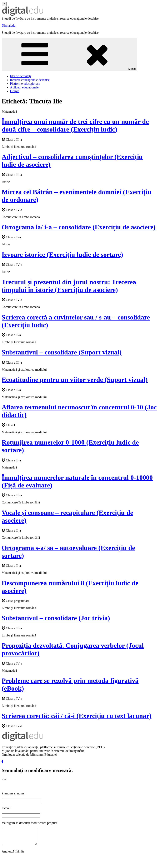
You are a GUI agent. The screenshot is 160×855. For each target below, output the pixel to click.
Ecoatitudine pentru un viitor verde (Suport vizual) (75, 379)
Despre (14, 91)
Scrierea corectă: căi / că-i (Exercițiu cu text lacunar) (76, 716)
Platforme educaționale (25, 83)
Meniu (132, 68)
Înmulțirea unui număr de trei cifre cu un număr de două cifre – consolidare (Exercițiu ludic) (75, 125)
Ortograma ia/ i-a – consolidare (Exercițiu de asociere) (79, 227)
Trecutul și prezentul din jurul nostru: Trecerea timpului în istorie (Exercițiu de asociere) (69, 285)
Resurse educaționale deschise (30, 80)
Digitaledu (8, 25)
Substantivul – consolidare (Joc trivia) (56, 618)
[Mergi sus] (4, 4)
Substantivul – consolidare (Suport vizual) (62, 352)
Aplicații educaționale (24, 87)
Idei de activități (20, 76)
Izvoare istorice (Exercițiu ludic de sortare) (62, 254)
